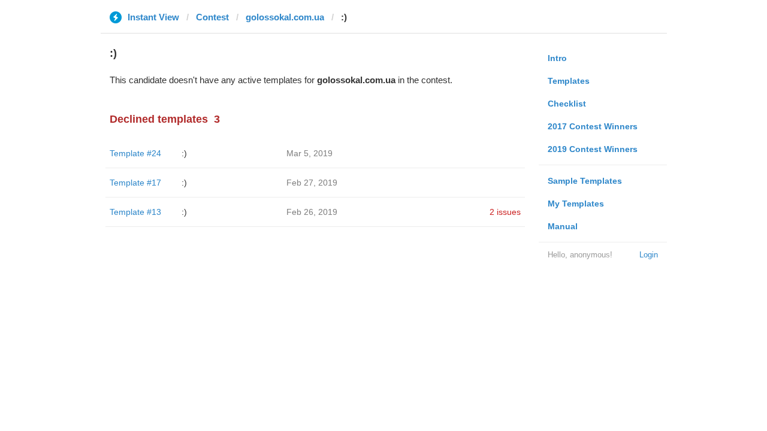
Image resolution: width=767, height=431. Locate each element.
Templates (569, 81)
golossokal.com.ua (285, 17)
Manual (563, 226)
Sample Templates (585, 181)
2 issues (505, 212)
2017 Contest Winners (593, 126)
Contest (212, 17)
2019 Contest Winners (593, 149)
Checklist (567, 103)
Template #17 (135, 182)
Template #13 (135, 212)
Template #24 (135, 153)
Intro (557, 58)
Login (648, 254)
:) (184, 153)
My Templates (576, 203)
